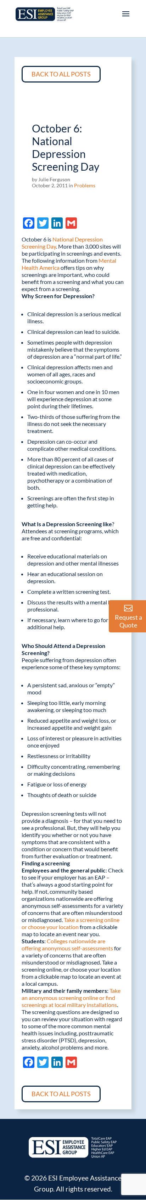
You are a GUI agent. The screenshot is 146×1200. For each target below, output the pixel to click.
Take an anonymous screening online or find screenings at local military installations (71, 997)
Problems (84, 185)
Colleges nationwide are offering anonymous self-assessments (67, 944)
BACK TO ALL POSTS (61, 74)
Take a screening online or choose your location (70, 923)
